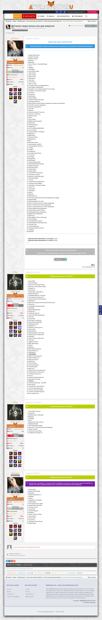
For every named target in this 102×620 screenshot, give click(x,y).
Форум (18, 16)
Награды (27, 591)
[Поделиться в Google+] (12, 561)
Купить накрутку (30, 16)
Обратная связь (60, 611)
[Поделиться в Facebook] (9, 561)
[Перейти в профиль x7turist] (15, 282)
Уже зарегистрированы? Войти (75, 12)
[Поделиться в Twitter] (7, 561)
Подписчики (89, 25)
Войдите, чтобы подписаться (77, 25)
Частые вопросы (29, 594)
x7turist (83, 267)
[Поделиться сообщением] (94, 38)
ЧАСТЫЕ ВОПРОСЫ (64, 16)
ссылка (55, 238)
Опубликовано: (32, 38)
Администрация (29, 596)
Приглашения (78, 16)
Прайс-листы (10, 594)
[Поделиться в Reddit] (14, 561)
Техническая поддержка (13, 596)
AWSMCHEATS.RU (85, 600)
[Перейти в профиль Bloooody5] (8, 27)
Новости (9, 589)
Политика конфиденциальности (46, 611)
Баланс (51, 16)
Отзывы (41, 16)
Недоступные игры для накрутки (37, 28)
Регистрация (92, 11)
